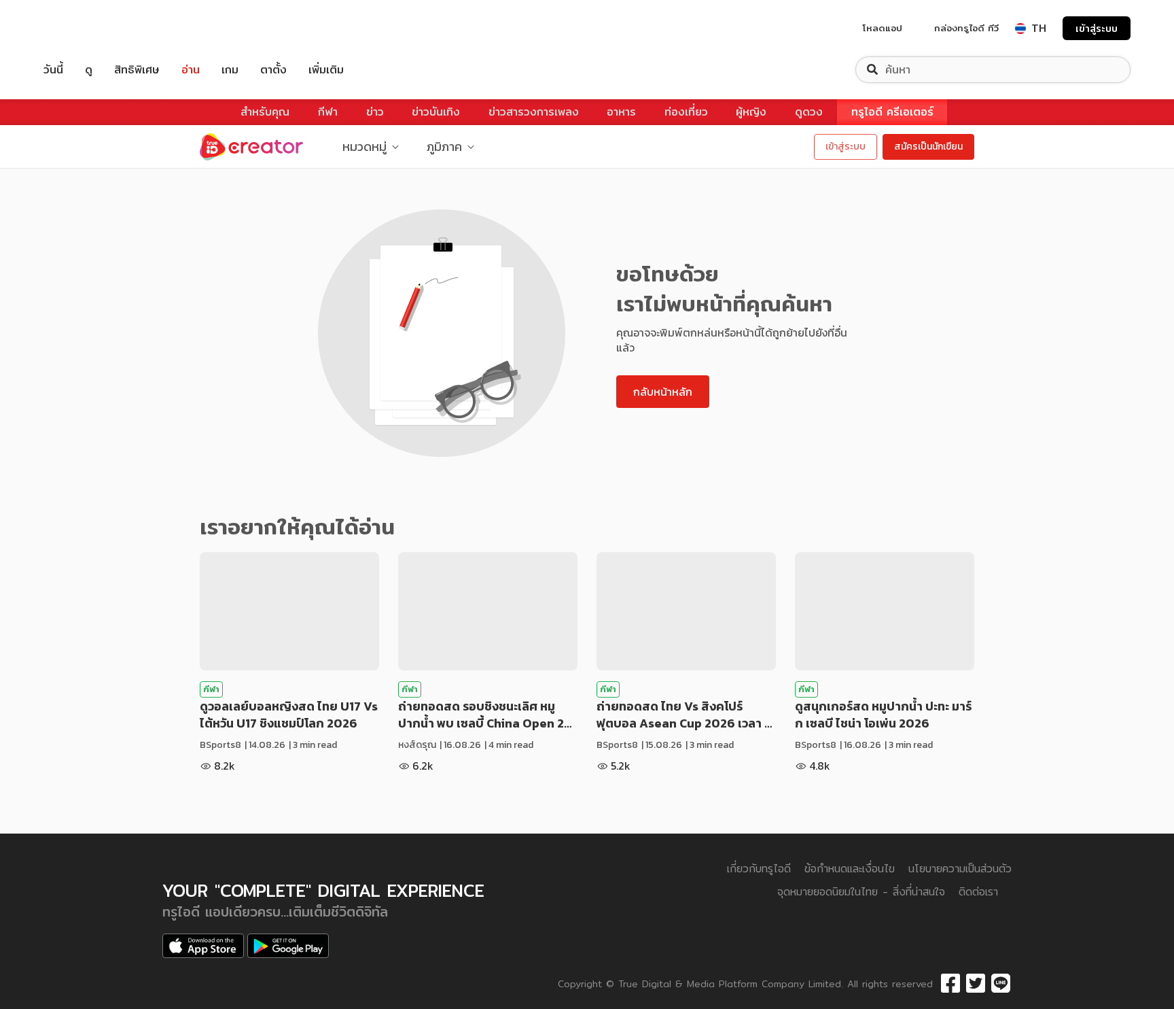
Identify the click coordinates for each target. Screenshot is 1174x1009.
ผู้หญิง (751, 111)
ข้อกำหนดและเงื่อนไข (849, 868)
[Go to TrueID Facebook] (950, 983)
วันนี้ (53, 69)
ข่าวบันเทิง (436, 111)
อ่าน (190, 69)
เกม (229, 69)
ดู (88, 69)
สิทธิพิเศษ (137, 69)
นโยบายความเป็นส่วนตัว (960, 868)
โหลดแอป (882, 27)
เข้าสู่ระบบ (1096, 28)
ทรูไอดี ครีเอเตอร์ (892, 111)
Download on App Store (203, 946)
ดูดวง (809, 111)
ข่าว (375, 111)
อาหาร (621, 111)
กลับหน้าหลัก (662, 391)
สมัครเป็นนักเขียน (928, 146)
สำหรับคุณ (265, 111)
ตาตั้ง (273, 69)
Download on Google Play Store (288, 946)
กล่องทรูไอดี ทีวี (966, 27)
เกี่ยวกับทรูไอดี (759, 868)
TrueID (84, 28)
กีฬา (328, 111)
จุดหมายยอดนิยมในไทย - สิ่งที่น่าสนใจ (861, 891)
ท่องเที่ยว (686, 111)
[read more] (289, 611)
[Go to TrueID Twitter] (975, 983)
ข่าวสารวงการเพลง (533, 111)
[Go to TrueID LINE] (1001, 983)
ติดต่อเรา (978, 891)
